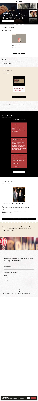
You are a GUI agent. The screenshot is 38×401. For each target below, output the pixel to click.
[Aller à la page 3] (19, 50)
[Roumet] (19, 1)
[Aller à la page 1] (18, 50)
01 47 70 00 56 (14, 164)
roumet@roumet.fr (6, 277)
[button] (19, 84)
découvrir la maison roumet (19, 171)
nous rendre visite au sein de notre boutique (19, 218)
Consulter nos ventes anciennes (19, 97)
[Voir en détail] (24, 84)
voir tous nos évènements (19, 53)
